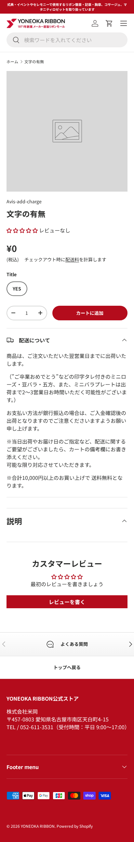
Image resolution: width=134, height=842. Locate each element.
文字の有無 (34, 62)
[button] (109, 23)
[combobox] (67, 39)
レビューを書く (67, 602)
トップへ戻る (67, 667)
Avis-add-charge (24, 201)
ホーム (12, 62)
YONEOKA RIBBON (38, 826)
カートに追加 (89, 313)
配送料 (72, 259)
